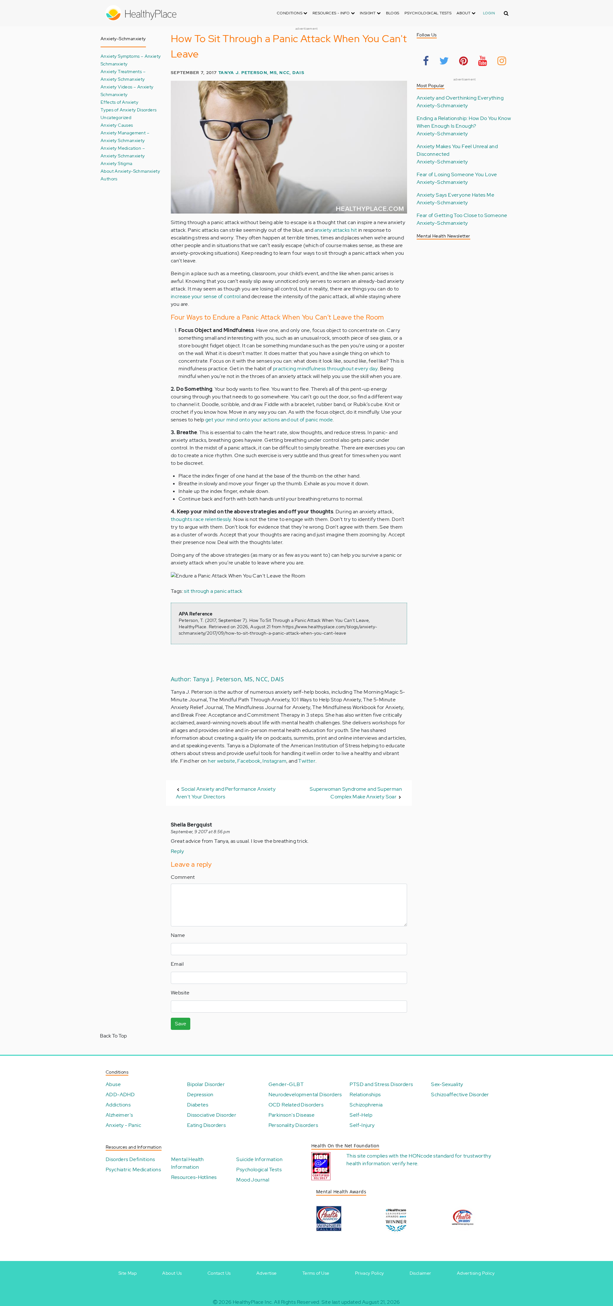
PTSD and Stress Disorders (381, 1084)
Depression (200, 1094)
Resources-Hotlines (194, 1177)
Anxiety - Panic (123, 1125)
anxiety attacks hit (335, 230)
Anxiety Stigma (116, 163)
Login (489, 13)
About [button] (464, 13)
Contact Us (219, 1273)
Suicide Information (259, 1159)
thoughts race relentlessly (201, 519)
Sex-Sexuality (447, 1084)
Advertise (266, 1273)
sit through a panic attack (213, 591)
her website (221, 761)
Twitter (306, 761)
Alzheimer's (119, 1115)
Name (178, 935)
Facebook (248, 761)
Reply (177, 851)
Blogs (392, 13)
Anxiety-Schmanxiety (442, 105)
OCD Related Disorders (296, 1104)
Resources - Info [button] (332, 13)
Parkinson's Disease (292, 1115)
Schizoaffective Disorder (460, 1094)
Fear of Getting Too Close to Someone (462, 215)
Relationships (365, 1094)
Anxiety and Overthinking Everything (460, 97)
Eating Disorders (206, 1125)
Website (180, 992)
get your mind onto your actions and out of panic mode (269, 419)
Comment (183, 877)
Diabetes (197, 1104)
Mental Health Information (187, 1163)
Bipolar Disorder (206, 1084)
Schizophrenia (366, 1104)
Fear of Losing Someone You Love (457, 174)
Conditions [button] (290, 13)
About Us (172, 1273)
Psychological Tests (428, 13)
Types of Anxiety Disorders (128, 110)
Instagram (274, 761)
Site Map (127, 1273)
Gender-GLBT (286, 1084)
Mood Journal (252, 1179)
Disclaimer (420, 1273)
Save (180, 1023)
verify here (404, 1163)
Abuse (113, 1084)
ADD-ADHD (120, 1094)
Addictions (118, 1104)
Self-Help (361, 1115)
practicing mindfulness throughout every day (325, 368)
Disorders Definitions (130, 1159)
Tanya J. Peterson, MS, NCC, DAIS (261, 72)
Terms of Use (315, 1273)
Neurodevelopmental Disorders (305, 1094)
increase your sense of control (205, 296)
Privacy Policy (369, 1273)
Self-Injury (362, 1125)
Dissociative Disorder (211, 1115)
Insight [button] (368, 13)
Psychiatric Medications (133, 1169)
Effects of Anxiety (119, 102)
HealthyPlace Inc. (253, 1302)
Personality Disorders (293, 1125)
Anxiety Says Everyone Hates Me (455, 195)
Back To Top (113, 1035)
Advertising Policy (476, 1273)
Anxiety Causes (117, 125)
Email (177, 964)
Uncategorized (116, 117)
